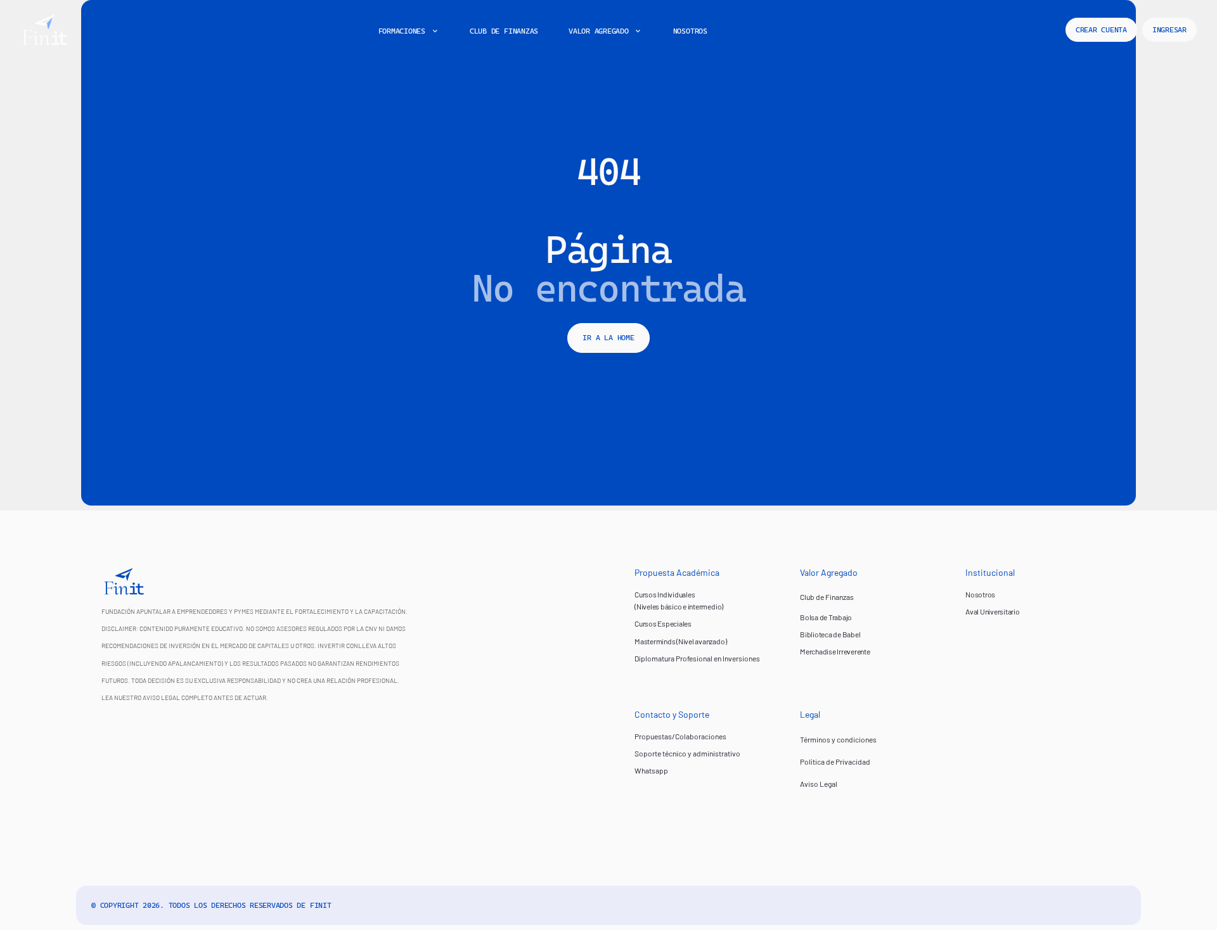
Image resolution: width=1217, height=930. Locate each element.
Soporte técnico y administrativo (687, 753)
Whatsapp (651, 770)
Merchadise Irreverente (835, 651)
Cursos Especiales (663, 623)
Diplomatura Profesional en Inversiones (697, 658)
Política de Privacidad (835, 761)
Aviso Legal (818, 783)
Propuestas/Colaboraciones (680, 736)
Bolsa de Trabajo (826, 617)
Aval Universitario (992, 611)
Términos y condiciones (838, 739)
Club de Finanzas (827, 596)
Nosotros (980, 594)
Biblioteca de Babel (830, 634)
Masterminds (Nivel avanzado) (680, 641)
